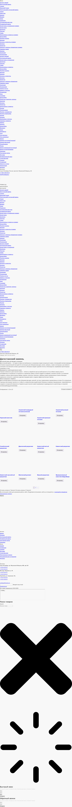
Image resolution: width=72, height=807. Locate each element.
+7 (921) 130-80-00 (3, 579)
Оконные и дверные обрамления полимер (11, 47)
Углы (1, 133)
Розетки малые (4, 110)
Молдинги (2, 128)
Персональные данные (6, 554)
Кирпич (2, 138)
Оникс (1, 18)
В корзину (4, 421)
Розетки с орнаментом (6, 112)
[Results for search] (36, 747)
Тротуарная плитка (5, 153)
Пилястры (2, 45)
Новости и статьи (4, 163)
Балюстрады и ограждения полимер (9, 26)
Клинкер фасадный (5, 142)
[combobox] (6, 606)
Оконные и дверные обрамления (8, 81)
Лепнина (2, 117)
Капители (2, 101)
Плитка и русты (4, 88)
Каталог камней (4, 2)
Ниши (1, 129)
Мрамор (2, 17)
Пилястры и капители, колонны (8, 99)
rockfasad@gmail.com (5, 582)
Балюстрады (3, 27)
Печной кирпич (4, 144)
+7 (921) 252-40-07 (3, 572)
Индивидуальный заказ (6, 156)
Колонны (2, 43)
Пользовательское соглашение (8, 556)
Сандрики (2, 95)
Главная (2, 355)
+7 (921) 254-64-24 (5, 172)
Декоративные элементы (6, 67)
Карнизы (2, 51)
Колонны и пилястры (5, 76)
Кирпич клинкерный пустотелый (8, 147)
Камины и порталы (5, 90)
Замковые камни (4, 49)
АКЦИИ (2, 546)
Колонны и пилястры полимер (8, 42)
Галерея (2, 160)
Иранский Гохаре (4, 8)
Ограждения (3, 92)
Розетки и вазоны (4, 38)
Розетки (2, 108)
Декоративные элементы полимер (9, 34)
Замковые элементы (5, 120)
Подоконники (3, 54)
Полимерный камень (5, 24)
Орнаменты (3, 131)
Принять (2, 495)
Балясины (2, 29)
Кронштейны (3, 36)
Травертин (3, 20)
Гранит (2, 11)
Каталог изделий (4, 56)
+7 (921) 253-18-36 (3, 577)
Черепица (2, 151)
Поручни (2, 31)
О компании (3, 162)
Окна (1, 94)
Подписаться (3, 586)
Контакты (2, 167)
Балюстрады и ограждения (7, 60)
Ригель (2, 146)
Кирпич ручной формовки (6, 149)
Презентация (3, 165)
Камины (2, 122)
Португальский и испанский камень (9, 9)
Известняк (2, 13)
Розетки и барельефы (5, 113)
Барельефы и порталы (6, 119)
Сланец (2, 6)
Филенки (2, 40)
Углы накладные (4, 137)
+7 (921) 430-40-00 (3, 569)
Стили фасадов (4, 158)
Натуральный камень (5, 58)
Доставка (2, 154)
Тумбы (1, 33)
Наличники (3, 52)
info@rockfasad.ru (4, 174)
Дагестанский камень (5, 4)
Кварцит (2, 15)
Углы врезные (3, 135)
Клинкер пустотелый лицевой (7, 140)
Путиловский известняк (6, 22)
